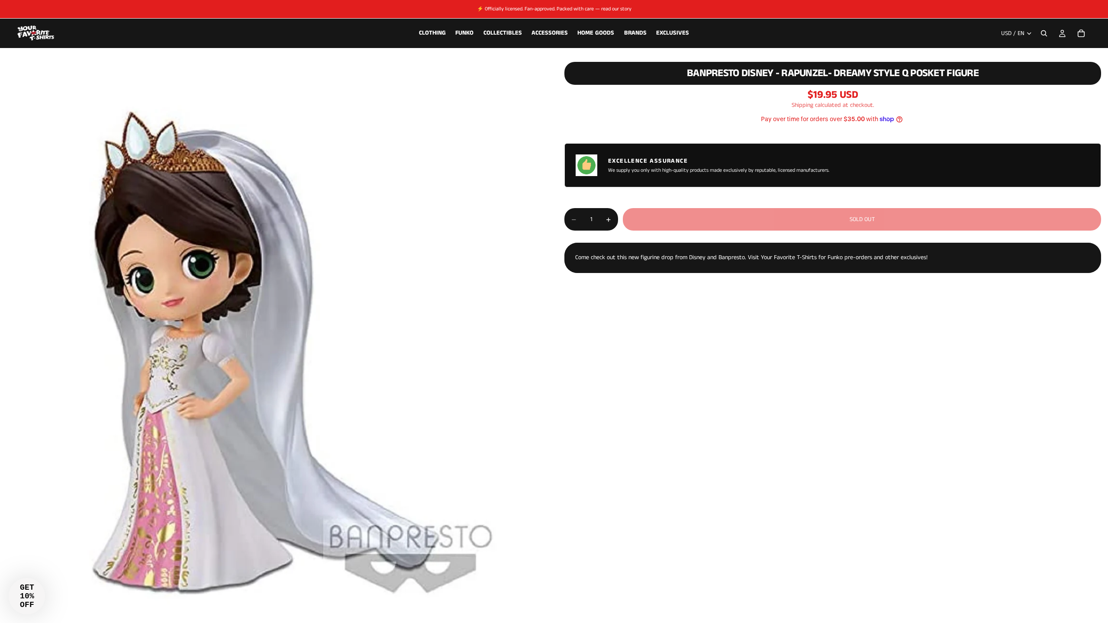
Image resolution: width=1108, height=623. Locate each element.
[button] (27, 596)
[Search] (1043, 33)
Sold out (862, 219)
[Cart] (1081, 33)
